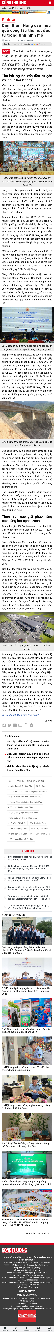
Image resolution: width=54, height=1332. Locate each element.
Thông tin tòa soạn (27, 1287)
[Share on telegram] (31, 725)
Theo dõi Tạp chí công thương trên (16, 44)
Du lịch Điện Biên (38, 823)
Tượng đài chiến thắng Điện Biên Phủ (26, 802)
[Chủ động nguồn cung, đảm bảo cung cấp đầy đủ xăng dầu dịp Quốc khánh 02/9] (27, 1014)
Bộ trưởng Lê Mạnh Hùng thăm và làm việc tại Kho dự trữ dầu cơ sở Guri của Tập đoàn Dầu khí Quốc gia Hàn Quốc (27, 950)
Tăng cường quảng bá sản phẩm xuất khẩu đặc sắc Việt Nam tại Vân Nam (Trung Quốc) (29, 897)
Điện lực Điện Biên (36, 781)
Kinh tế (8, 19)
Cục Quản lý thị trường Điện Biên (24, 812)
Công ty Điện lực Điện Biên (21, 807)
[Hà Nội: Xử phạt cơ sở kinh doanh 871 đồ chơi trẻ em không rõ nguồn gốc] (27, 1052)
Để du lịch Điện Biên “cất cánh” (22, 715)
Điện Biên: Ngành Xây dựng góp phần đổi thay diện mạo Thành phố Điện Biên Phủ (28, 757)
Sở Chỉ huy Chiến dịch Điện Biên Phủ (25, 797)
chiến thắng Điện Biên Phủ (21, 786)
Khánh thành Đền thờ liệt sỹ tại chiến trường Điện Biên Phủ (28, 768)
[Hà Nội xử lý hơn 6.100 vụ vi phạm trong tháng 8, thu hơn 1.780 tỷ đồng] (27, 1090)
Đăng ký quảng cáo (27, 1295)
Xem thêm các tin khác (37, 1233)
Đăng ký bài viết (27, 1291)
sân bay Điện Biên (40, 828)
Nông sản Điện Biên (18, 834)
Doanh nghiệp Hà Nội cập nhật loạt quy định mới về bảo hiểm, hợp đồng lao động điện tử (29, 888)
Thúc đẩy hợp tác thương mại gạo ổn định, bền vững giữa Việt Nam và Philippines (28, 906)
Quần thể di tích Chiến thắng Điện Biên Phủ (28, 791)
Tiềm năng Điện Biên (19, 828)
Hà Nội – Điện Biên (18, 823)
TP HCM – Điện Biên (41, 834)
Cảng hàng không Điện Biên (21, 839)
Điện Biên (41, 786)
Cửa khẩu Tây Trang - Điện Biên (23, 818)
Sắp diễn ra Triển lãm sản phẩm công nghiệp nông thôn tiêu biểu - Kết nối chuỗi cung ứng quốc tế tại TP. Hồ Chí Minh (25, 1222)
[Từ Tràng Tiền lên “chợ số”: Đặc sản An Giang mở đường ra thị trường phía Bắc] (27, 1128)
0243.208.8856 (31, 1304)
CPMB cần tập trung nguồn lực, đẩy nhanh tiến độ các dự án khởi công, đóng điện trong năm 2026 (26, 991)
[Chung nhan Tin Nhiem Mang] (27, 1316)
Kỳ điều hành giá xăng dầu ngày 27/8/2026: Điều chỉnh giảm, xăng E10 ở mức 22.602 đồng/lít (29, 868)
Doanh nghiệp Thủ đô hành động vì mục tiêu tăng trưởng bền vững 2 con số (29, 879)
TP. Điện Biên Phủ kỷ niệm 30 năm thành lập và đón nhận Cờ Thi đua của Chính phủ (28, 745)
